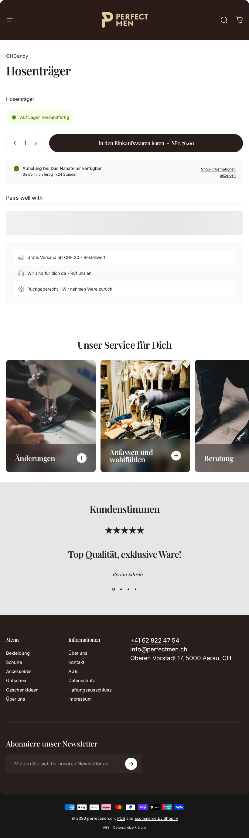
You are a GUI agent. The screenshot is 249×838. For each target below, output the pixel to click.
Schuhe (14, 662)
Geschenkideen (22, 690)
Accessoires (19, 671)
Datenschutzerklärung (129, 827)
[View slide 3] (128, 589)
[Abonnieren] (131, 764)
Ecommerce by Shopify (156, 818)
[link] (180, 658)
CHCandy (17, 56)
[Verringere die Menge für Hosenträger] (13, 143)
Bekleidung (18, 653)
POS (121, 818)
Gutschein (17, 680)
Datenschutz (81, 680)
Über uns (15, 699)
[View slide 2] (120, 589)
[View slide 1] (113, 589)
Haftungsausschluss (90, 690)
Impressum (80, 699)
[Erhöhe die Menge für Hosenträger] (37, 143)
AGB (73, 671)
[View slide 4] (135, 589)
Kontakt (76, 662)
